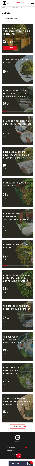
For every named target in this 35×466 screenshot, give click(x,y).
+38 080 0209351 (20, 2)
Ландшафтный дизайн (11, 18)
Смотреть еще (17, 426)
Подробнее (10, 48)
